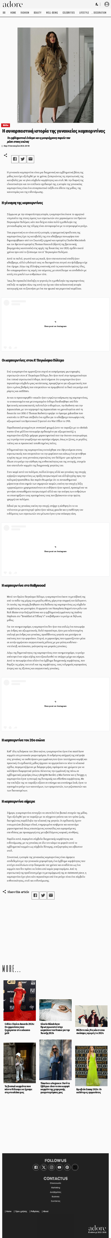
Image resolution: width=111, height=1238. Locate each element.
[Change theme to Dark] (97, 4)
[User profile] (107, 4)
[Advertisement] (55, 931)
